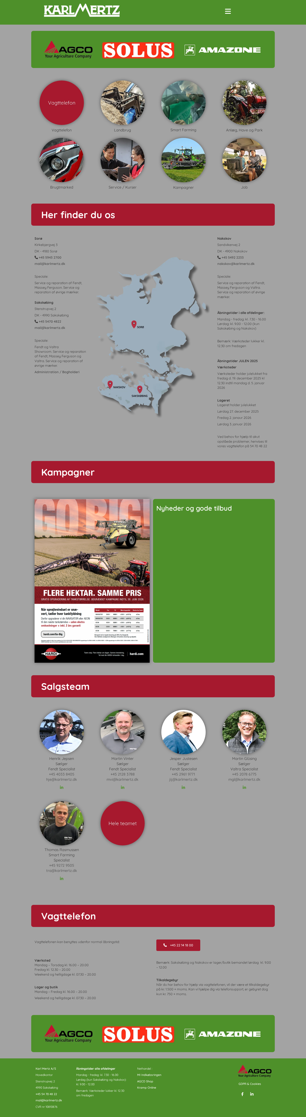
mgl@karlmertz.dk (244, 779)
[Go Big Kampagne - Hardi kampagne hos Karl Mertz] (92, 581)
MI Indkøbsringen (149, 1075)
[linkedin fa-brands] (61, 787)
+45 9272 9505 (61, 865)
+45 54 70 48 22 (46, 1094)
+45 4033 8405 (61, 774)
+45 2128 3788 (123, 774)
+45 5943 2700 (50, 257)
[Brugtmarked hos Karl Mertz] (62, 160)
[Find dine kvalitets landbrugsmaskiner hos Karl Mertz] (62, 103)
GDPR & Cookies (250, 1084)
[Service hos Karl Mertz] (183, 103)
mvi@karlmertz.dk (122, 779)
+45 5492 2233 (232, 257)
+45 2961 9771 (183, 774)
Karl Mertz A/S (46, 1068)
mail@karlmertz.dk (50, 264)
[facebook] (242, 1094)
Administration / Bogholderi (57, 372)
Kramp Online (146, 1087)
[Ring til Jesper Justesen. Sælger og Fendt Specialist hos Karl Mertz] (183, 732)
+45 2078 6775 (244, 774)
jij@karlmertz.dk (183, 779)
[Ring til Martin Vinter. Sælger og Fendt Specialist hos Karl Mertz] (123, 732)
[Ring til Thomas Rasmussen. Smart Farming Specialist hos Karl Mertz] (62, 823)
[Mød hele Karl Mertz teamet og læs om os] (123, 823)
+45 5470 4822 (50, 321)
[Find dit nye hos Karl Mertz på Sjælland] (244, 160)
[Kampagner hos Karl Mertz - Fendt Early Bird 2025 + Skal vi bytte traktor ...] (183, 160)
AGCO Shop (145, 1081)
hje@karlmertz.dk (61, 779)
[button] (78, 215)
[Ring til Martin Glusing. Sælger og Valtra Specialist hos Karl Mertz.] (244, 732)
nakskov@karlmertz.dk (236, 264)
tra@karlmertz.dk (61, 870)
